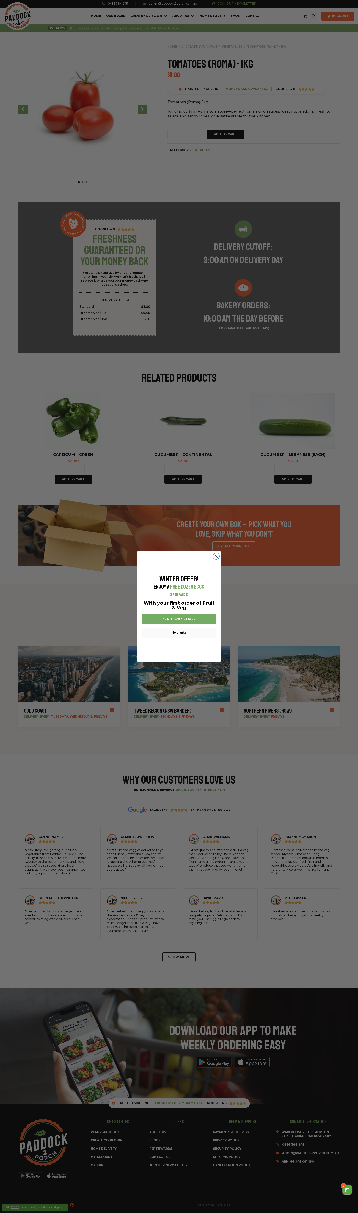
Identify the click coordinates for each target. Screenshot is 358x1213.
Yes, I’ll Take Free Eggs (179, 618)
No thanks (179, 632)
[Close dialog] (216, 556)
